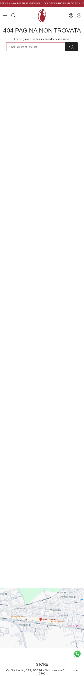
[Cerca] (71, 46)
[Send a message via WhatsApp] (77, 653)
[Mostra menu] (5, 15)
